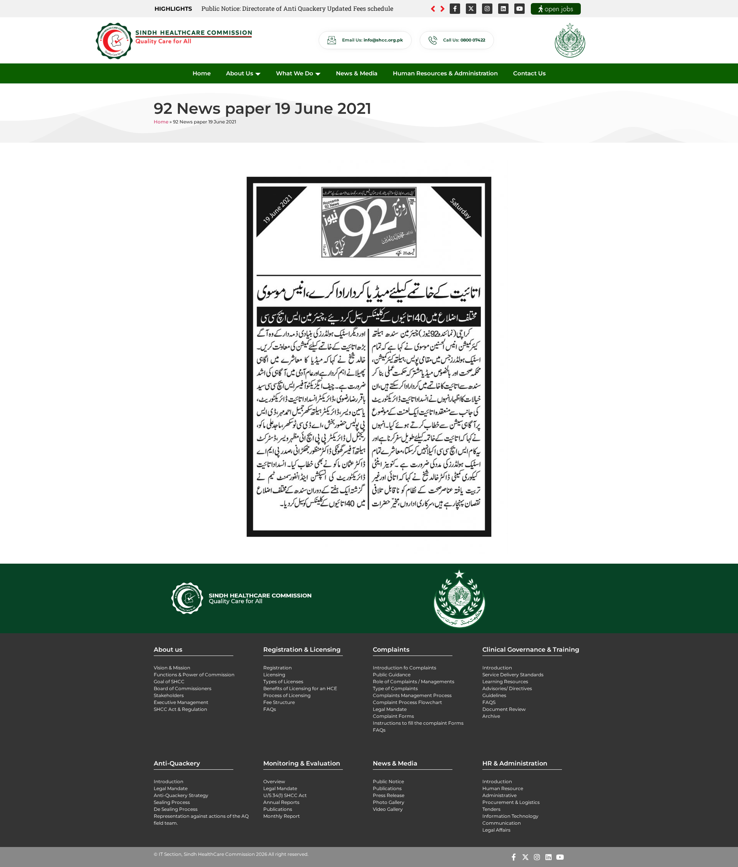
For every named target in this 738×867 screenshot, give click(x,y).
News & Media (356, 73)
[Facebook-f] (455, 8)
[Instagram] (487, 8)
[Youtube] (519, 8)
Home (202, 73)
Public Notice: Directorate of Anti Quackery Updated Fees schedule (297, 8)
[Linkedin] (503, 8)
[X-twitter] (471, 8)
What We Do (294, 73)
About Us (239, 73)
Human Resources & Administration (445, 73)
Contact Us (529, 73)
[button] (442, 8)
